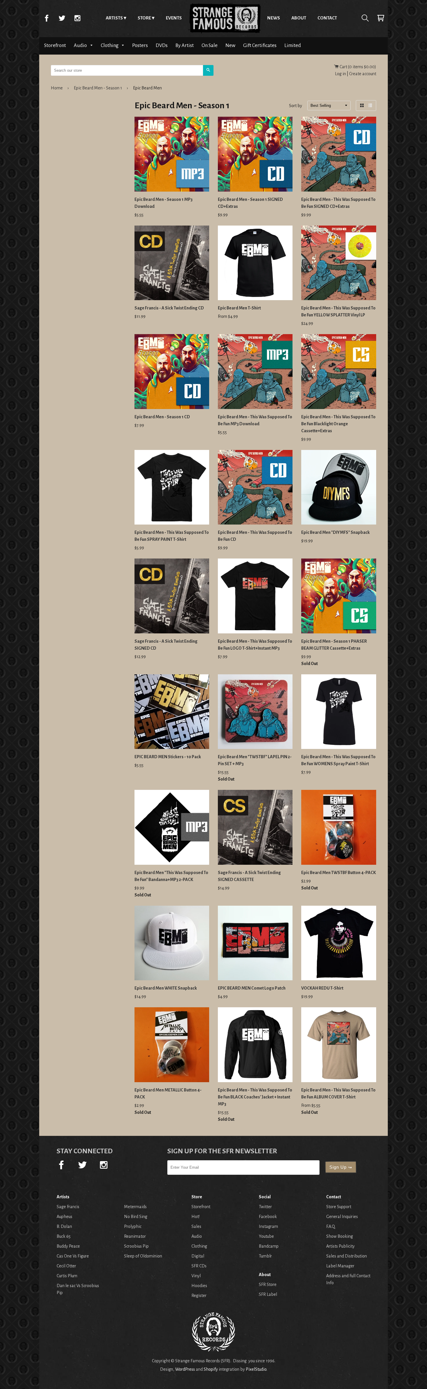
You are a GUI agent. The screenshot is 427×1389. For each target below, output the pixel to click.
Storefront (55, 45)
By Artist (184, 45)
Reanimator (135, 1236)
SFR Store (268, 1284)
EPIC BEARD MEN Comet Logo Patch (252, 988)
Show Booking (339, 1236)
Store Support (338, 1206)
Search (365, 18)
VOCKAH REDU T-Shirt (322, 988)
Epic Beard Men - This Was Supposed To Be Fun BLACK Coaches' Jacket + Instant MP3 (255, 1097)
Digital (197, 1256)
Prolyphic (132, 1226)
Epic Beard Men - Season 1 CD (162, 417)
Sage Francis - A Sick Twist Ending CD (169, 308)
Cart (380, 18)
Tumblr (265, 1256)
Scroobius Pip (136, 1246)
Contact (327, 17)
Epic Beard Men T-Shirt (239, 308)
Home (224, 18)
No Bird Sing (135, 1216)
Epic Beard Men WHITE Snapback (165, 988)
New (230, 45)
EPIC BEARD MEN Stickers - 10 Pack (167, 756)
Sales (196, 1226)
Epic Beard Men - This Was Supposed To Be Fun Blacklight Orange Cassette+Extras (338, 424)
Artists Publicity (340, 1246)
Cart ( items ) (357, 66)
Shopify (211, 1369)
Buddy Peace (68, 1246)
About (298, 17)
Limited (292, 45)
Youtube (266, 1236)
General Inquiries (342, 1216)
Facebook (46, 18)
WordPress (185, 1369)
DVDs (162, 45)
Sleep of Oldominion (143, 1256)
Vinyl (196, 1275)
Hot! (195, 1216)
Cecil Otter (66, 1266)
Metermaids (135, 1206)
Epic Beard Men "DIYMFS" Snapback (335, 532)
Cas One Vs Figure (73, 1256)
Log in (340, 73)
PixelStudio (256, 1369)
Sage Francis (68, 1206)
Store (144, 17)
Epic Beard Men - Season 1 (98, 88)
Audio (81, 45)
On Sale (210, 45)
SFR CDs (199, 1266)
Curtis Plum (67, 1275)
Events (174, 17)
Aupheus (64, 1216)
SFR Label (268, 1294)
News (273, 17)
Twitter (62, 18)
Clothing (110, 45)
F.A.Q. (331, 1226)
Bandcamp (269, 1246)
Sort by (295, 106)
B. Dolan (64, 1226)
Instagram (77, 18)
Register (199, 1295)
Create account (362, 73)
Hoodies (199, 1285)
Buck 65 (64, 1236)
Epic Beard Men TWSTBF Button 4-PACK (338, 872)
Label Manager (340, 1266)
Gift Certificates (260, 45)
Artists (114, 17)
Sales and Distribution (346, 1256)
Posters (140, 45)
